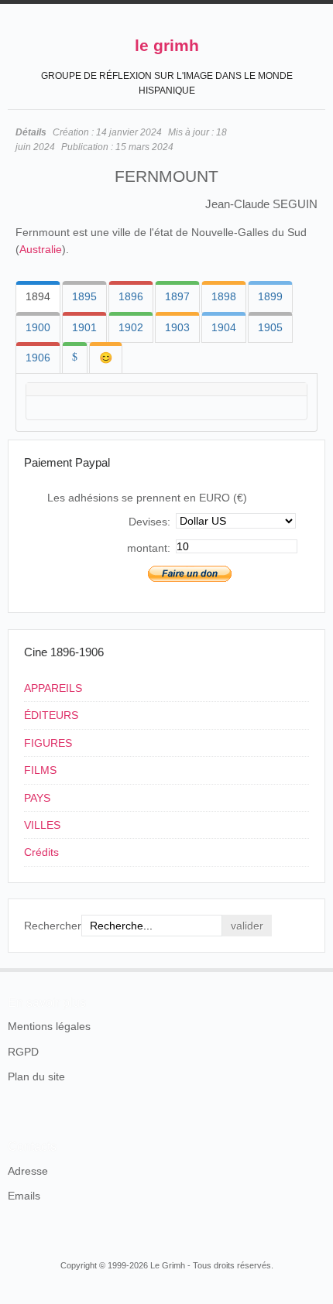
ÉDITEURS (51, 715)
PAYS (37, 798)
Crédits (41, 852)
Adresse (28, 1171)
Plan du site (36, 1076)
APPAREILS (53, 688)
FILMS (40, 770)
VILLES (42, 825)
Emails (24, 1195)
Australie (40, 249)
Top (316, 968)
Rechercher (52, 925)
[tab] (37, 296)
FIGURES (48, 743)
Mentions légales (49, 1026)
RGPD (23, 1052)
